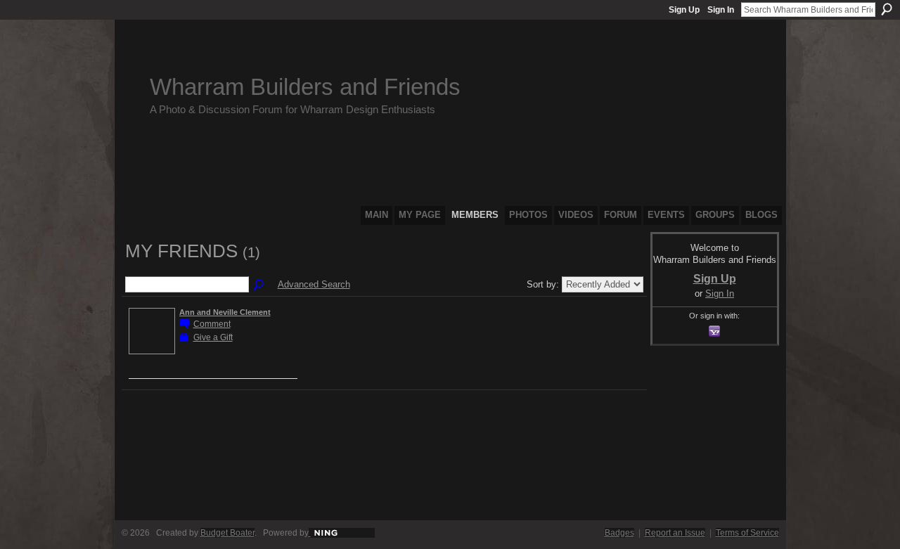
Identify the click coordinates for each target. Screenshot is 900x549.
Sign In (720, 10)
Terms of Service (747, 533)
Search (886, 9)
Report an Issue (675, 533)
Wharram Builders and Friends (305, 87)
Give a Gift (213, 337)
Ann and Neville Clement (225, 312)
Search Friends (259, 285)
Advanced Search (314, 284)
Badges (619, 533)
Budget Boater (227, 533)
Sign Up (684, 10)
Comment (212, 323)
